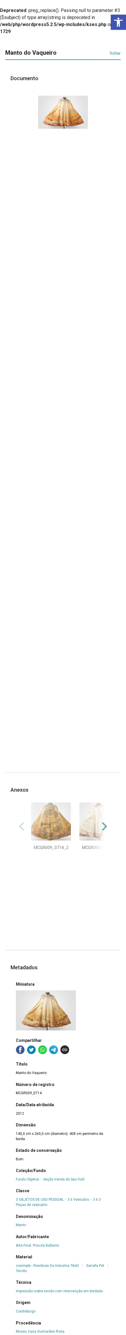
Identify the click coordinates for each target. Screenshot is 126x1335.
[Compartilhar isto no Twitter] (31, 1049)
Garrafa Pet (95, 1266)
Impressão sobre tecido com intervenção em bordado (59, 1291)
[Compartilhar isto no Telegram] (53, 1049)
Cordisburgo (25, 1311)
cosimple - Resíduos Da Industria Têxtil (47, 1266)
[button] (118, 22)
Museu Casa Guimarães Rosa (40, 1331)
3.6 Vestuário (78, 1199)
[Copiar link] (64, 1049)
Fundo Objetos (27, 1179)
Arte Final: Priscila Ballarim (37, 1245)
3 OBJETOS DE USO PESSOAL (40, 1199)
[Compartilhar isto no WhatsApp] (42, 1049)
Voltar (115, 53)
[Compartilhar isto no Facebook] (20, 1049)
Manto (21, 1225)
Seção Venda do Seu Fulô (63, 1179)
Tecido (21, 1271)
